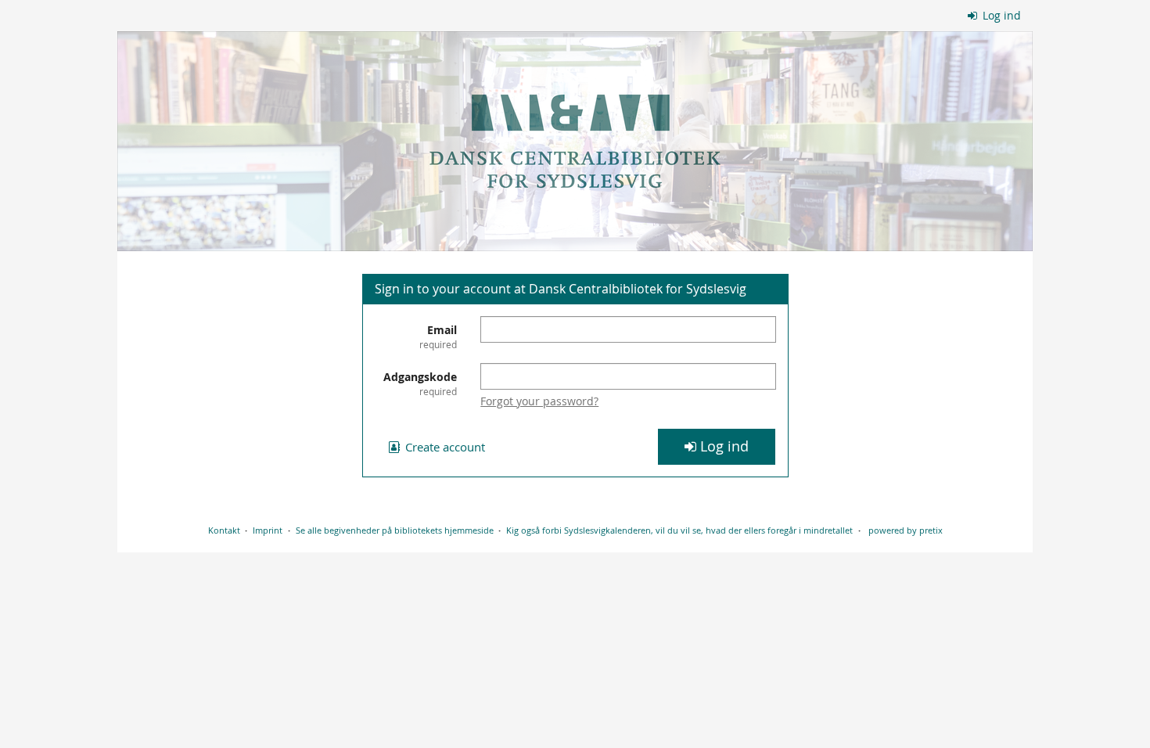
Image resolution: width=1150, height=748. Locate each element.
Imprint (267, 530)
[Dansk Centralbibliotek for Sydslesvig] (575, 141)
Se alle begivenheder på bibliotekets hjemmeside (395, 530)
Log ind (1000, 15)
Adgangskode (420, 383)
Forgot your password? (539, 401)
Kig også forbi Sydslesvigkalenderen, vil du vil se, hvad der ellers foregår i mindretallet (679, 530)
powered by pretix (905, 530)
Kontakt (224, 530)
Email (438, 336)
